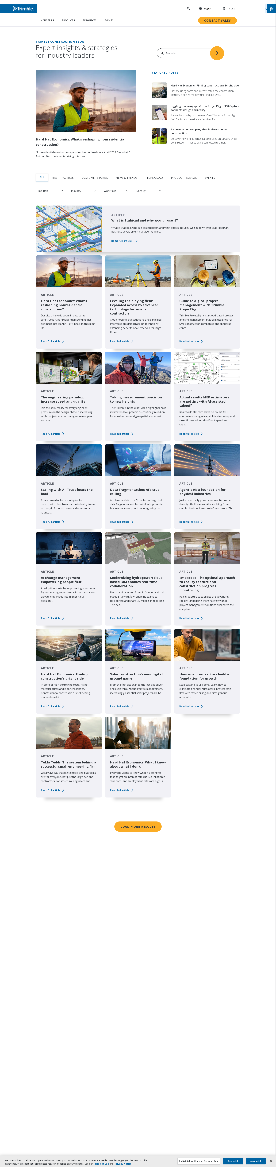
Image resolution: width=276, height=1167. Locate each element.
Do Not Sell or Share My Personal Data (198, 1160)
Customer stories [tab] (95, 177)
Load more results (137, 827)
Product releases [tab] (184, 177)
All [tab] (42, 177)
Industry (76, 191)
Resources (89, 20)
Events (109, 20)
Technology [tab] (154, 177)
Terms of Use (101, 1163)
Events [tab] (210, 177)
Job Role (43, 191)
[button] (203, 8)
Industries (47, 20)
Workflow (110, 191)
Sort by (141, 191)
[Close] (270, 1160)
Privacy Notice (123, 1163)
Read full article (121, 241)
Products (68, 20)
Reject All (233, 1160)
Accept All (255, 1160)
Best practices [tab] (63, 177)
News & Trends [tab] (126, 177)
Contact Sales (217, 20)
